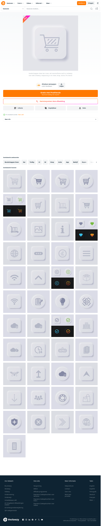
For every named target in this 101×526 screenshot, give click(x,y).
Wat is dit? (21, 114)
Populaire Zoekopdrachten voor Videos (43, 504)
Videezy (6, 492)
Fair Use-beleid (90, 520)
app (67, 162)
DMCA (35, 489)
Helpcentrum (68, 486)
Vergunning (37, 486)
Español (91, 489)
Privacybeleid (80, 520)
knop (52, 162)
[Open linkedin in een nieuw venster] (29, 519)
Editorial (39, 3)
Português (91, 492)
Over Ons (67, 492)
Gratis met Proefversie (50, 93)
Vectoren (10, 3)
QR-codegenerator (10, 510)
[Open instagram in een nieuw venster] (26, 519)
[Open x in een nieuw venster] (39, 519)
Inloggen (89, 3)
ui (39, 162)
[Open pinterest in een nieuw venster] (32, 519)
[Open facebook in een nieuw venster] (23, 519)
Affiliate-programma (39, 492)
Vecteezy (7, 489)
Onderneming (9, 494)
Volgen (61, 86)
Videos (29, 3)
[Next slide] (93, 162)
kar (24, 162)
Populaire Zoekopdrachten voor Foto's (43, 500)
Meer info (7, 119)
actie (60, 162)
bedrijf (75, 162)
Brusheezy (7, 486)
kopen (84, 162)
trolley (32, 162)
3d (45, 162)
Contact (66, 489)
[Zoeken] (90, 9)
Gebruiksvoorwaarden (68, 520)
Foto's (20, 3)
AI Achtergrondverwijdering (13, 508)
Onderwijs (7, 497)
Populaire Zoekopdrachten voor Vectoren (43, 495)
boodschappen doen (12, 162)
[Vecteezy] (3, 3)
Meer (48, 3)
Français (91, 497)
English (90, 486)
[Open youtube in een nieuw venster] (42, 519)
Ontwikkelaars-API (10, 500)
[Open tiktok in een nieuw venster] (35, 519)
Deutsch (91, 494)
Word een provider (67, 495)
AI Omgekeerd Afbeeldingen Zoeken (11, 504)
